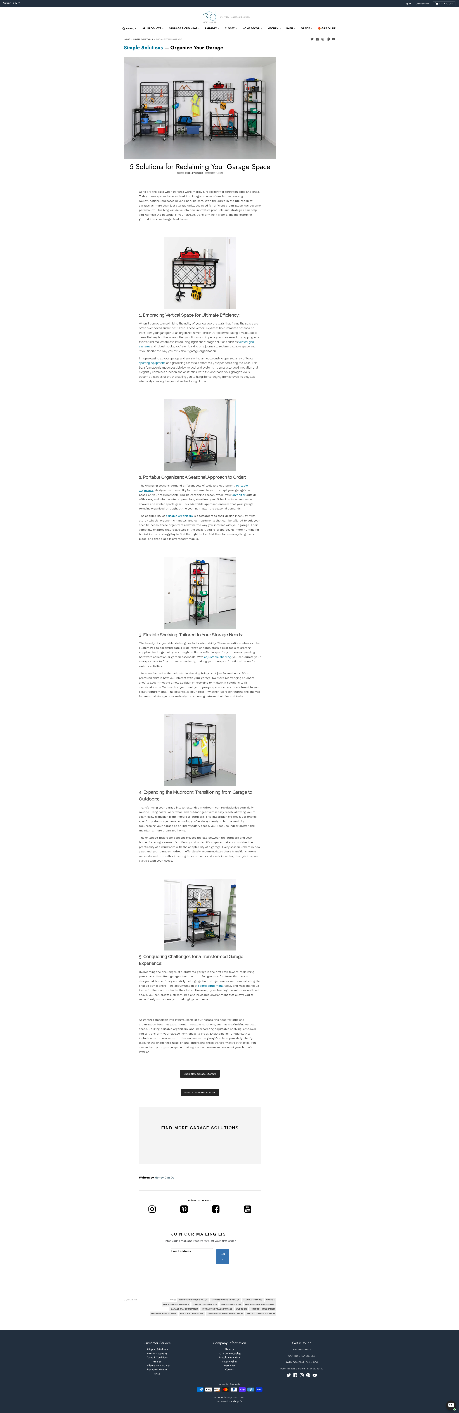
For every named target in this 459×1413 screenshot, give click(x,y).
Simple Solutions (143, 39)
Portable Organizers (191, 1313)
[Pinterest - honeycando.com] (328, 39)
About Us (229, 1349)
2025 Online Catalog (229, 1353)
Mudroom (241, 1309)
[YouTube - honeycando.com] (333, 39)
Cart (446, 3)
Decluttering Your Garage (193, 1299)
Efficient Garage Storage (225, 1299)
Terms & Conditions (157, 1357)
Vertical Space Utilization (261, 1313)
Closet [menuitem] (230, 28)
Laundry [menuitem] (211, 28)
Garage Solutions (231, 1304)
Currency (7, 2)
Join (223, 1256)
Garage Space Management (260, 1304)
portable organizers (179, 516)
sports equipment (210, 985)
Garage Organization (205, 1304)
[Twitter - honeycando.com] (312, 39)
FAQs (157, 1373)
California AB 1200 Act (157, 1365)
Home (127, 39)
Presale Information (229, 1357)
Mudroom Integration (263, 1309)
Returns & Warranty (157, 1353)
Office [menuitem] (305, 28)
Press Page (229, 1365)
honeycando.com (234, 1397)
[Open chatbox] (451, 1405)
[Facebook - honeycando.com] (317, 39)
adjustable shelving (217, 657)
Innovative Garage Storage (217, 1309)
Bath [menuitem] (289, 28)
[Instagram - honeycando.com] (323, 39)
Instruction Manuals (157, 1369)
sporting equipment (152, 363)
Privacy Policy (229, 1361)
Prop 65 (157, 1361)
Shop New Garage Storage (200, 1073)
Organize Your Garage (163, 1313)
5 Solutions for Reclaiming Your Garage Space (199, 166)
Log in (408, 3)
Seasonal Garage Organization (225, 1313)
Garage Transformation (184, 1309)
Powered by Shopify (229, 1401)
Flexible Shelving (252, 1299)
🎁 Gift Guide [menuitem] (326, 28)
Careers (229, 1369)
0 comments (131, 1299)
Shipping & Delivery (157, 1349)
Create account (422, 3)
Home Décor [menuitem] (251, 28)
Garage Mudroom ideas (176, 1304)
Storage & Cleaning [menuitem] (183, 28)
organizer (238, 495)
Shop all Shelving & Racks (200, 1092)
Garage (270, 1299)
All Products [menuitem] (151, 28)
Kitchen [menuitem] (273, 28)
